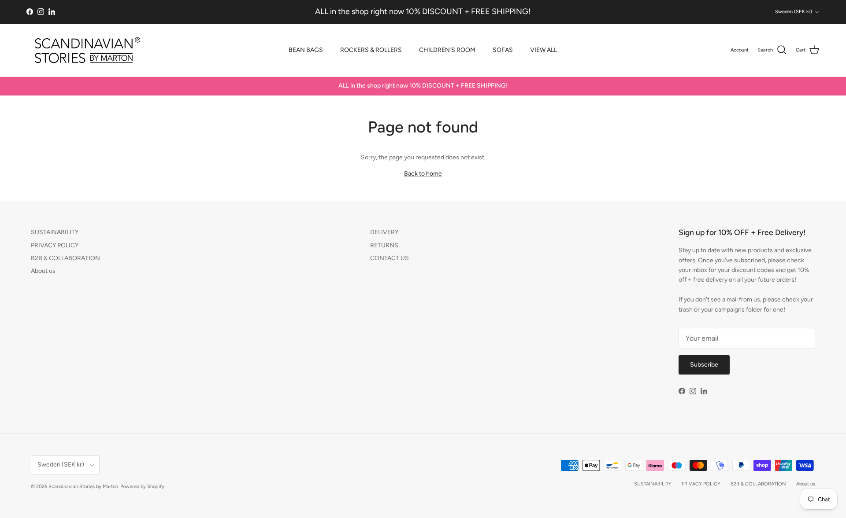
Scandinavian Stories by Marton (83, 486)
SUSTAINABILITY (54, 232)
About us (43, 271)
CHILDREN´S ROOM (447, 50)
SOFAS (503, 50)
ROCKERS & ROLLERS (371, 50)
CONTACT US (389, 258)
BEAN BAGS (306, 50)
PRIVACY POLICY (54, 245)
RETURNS (384, 245)
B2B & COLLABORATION (65, 258)
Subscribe (704, 364)
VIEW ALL (543, 50)
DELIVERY (384, 232)
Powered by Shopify (142, 486)
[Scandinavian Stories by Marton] (84, 50)
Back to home (423, 173)
